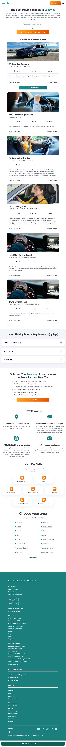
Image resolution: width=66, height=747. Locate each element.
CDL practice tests (13, 592)
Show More (33, 557)
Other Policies (12, 716)
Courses (10, 631)
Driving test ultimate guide (15, 648)
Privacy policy (11, 708)
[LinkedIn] (56, 729)
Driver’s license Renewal (14, 618)
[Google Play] (33, 603)
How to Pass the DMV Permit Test (17, 654)
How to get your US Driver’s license (17, 621)
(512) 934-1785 (15, 320)
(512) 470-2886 (15, 275)
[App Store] (33, 599)
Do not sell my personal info (15, 711)
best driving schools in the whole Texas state (32, 517)
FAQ (9, 636)
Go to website (53, 82)
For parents (11, 639)
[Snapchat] (52, 729)
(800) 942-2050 (15, 180)
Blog (9, 634)
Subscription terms (13, 713)
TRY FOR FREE (55, 3)
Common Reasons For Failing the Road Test (19, 659)
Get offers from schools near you (34, 744)
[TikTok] (47, 729)
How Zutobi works (13, 699)
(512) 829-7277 (15, 228)
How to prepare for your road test (17, 623)
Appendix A (11, 718)
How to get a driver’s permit (15, 626)
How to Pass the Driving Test (16, 656)
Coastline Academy (20, 64)
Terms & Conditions (13, 706)
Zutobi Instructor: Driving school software (19, 675)
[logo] (5, 3)
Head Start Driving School (20, 255)
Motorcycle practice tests (15, 594)
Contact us (11, 696)
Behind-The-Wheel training (15, 628)
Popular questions (13, 664)
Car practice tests (13, 589)
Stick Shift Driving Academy (21, 114)
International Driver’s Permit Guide (17, 661)
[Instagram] (43, 729)
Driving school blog (13, 680)
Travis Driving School (18, 302)
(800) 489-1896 (15, 82)
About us (10, 693)
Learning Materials (13, 677)
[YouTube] (38, 729)
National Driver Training (19, 158)
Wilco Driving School (18, 206)
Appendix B (11, 721)
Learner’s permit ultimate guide (16, 646)
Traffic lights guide (13, 651)
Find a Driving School (14, 611)
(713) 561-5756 (15, 131)
